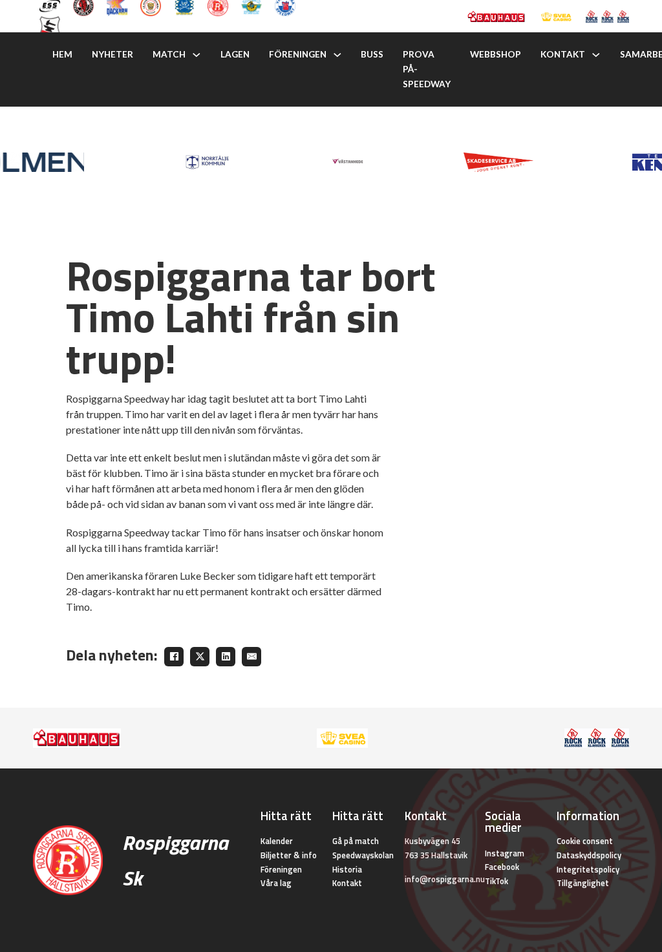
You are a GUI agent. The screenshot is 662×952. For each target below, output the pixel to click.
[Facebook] (174, 656)
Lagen (235, 54)
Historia (347, 869)
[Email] (251, 656)
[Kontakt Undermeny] (596, 55)
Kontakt (562, 54)
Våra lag (276, 882)
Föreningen (297, 54)
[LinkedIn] (225, 656)
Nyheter (112, 54)
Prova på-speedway (427, 69)
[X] (199, 656)
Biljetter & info (289, 855)
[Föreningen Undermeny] (337, 55)
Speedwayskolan (363, 855)
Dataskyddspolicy (589, 855)
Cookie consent (585, 840)
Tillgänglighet (583, 882)
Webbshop (495, 54)
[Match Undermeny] (196, 55)
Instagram (504, 853)
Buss (372, 54)
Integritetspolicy (588, 869)
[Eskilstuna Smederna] (49, 25)
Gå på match (355, 840)
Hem (62, 54)
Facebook (502, 866)
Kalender (277, 840)
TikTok (496, 880)
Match (169, 54)
